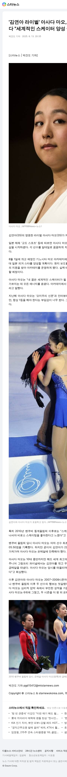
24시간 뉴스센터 (33, 750)
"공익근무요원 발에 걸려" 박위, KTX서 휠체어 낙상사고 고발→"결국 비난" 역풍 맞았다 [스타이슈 (35, 727)
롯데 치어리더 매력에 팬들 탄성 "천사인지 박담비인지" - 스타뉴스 (35, 718)
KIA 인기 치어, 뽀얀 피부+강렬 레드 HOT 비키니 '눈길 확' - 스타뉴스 (35, 722)
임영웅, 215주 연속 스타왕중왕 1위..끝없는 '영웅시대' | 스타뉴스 (35, 732)
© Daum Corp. (10, 765)
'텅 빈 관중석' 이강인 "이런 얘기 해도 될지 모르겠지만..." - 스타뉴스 (35, 713)
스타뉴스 (13, 4)
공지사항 (49, 750)
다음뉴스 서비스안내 (12, 750)
